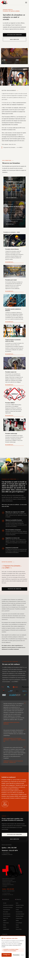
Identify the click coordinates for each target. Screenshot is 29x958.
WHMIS (17, 920)
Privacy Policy (19, 929)
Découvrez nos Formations (14, 834)
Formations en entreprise (8, 905)
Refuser (22, 954)
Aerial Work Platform (20, 914)
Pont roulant (5, 911)
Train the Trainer (19, 907)
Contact (4, 927)
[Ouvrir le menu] (26, 2)
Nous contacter (14, 39)
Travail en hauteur (6, 916)
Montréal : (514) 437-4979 (10, 850)
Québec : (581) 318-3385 (9, 848)
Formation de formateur (8, 907)
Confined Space (19, 918)
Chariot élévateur (6, 909)
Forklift (17, 909)
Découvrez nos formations (14, 34)
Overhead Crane (19, 911)
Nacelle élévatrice (6, 914)
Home (17, 903)
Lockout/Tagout (19, 922)
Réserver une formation (14, 588)
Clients (4, 924)
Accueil (4, 903)
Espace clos (5, 918)
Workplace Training (20, 905)
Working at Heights (19, 916)
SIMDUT (4, 920)
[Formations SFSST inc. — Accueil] (4, 2)
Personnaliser (16, 954)
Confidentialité (6, 929)
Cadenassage (6, 922)
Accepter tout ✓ (6, 955)
